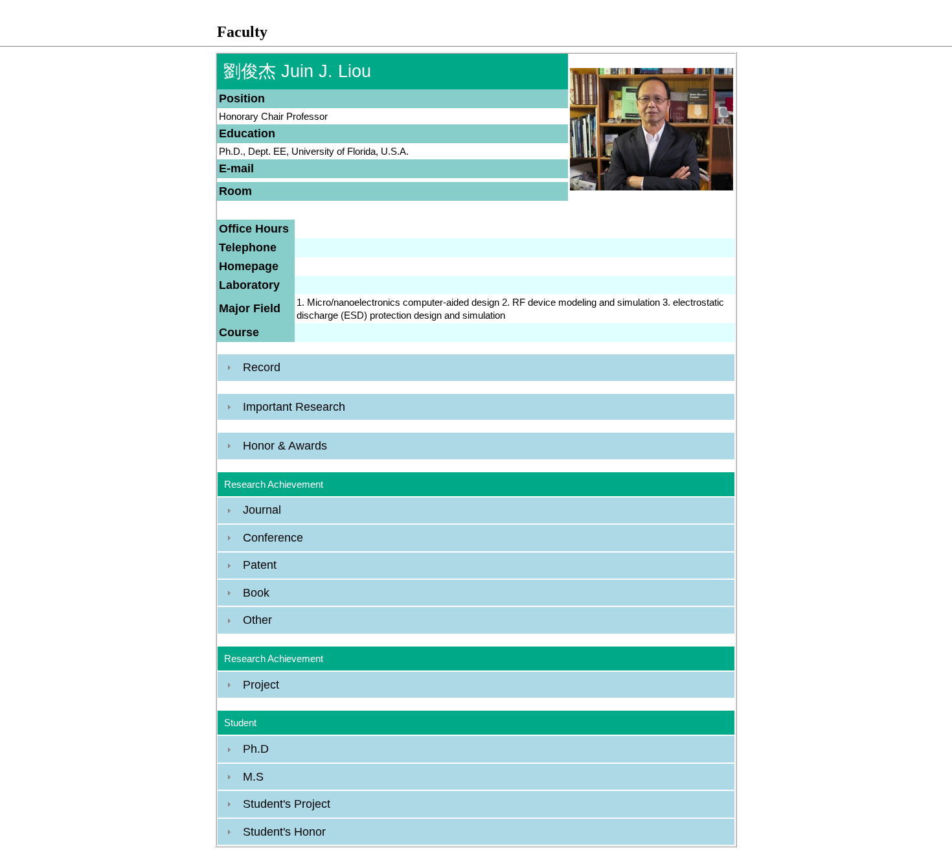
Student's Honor (284, 831)
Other (257, 619)
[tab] (476, 367)
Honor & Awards (285, 445)
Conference (273, 537)
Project (261, 684)
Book (256, 592)
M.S (253, 776)
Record (261, 367)
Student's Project (286, 803)
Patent (260, 564)
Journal (262, 509)
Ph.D (256, 748)
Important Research (294, 406)
